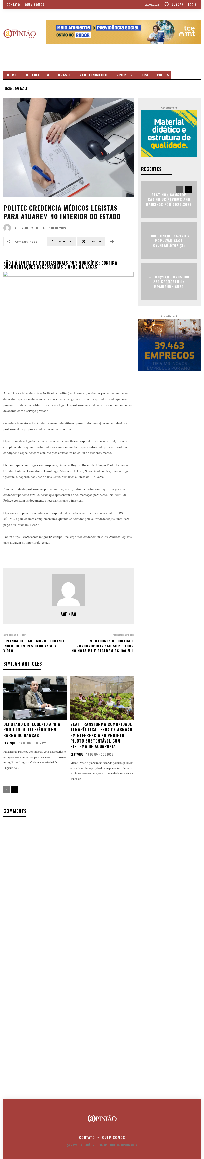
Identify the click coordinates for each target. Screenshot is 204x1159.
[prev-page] (6, 789)
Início (7, 88)
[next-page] (14, 789)
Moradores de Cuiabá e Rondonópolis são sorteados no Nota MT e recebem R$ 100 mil (103, 645)
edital (118, 494)
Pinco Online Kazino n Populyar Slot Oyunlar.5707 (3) (169, 240)
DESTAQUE (21, 88)
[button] (173, 4)
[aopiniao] (8, 228)
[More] (112, 241)
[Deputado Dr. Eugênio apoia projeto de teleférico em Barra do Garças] (35, 698)
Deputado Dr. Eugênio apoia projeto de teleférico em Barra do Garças (31, 729)
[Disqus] (68, 885)
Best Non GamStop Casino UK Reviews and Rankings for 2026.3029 (169, 199)
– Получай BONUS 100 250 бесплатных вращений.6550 (169, 281)
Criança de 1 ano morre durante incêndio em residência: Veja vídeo (34, 645)
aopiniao (21, 228)
